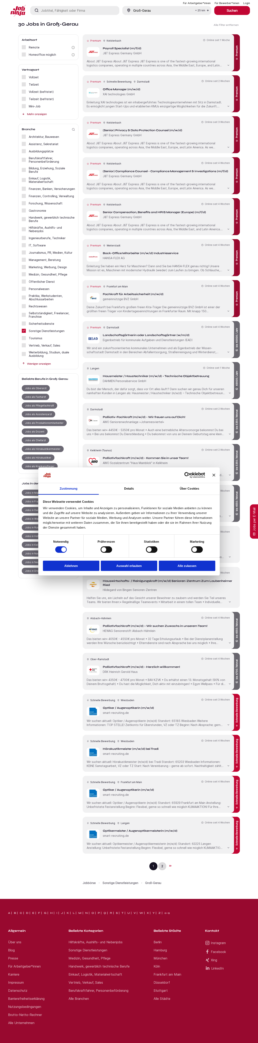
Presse (13, 958)
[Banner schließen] (213, 475)
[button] (73, 47)
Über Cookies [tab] (189, 488)
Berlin (158, 942)
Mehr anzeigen (37, 114)
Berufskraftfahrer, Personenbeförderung (98, 991)
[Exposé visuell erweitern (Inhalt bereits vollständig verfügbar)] (228, 65)
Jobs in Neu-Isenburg (38, 562)
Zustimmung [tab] (69, 488)
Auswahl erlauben (129, 566)
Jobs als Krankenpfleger (39, 466)
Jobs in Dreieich (34, 570)
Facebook (218, 952)
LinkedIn (217, 968)
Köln (157, 966)
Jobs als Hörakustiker (38, 457)
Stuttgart (161, 991)
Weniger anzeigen (39, 363)
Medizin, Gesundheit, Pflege (89, 958)
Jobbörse (89, 883)
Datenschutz (17, 991)
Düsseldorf (162, 982)
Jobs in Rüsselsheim (37, 527)
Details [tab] (129, 488)
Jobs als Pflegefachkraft (39, 405)
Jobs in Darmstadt (36, 510)
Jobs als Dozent (34, 431)
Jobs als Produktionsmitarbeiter (44, 422)
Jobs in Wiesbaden (36, 518)
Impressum (16, 982)
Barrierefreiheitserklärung (26, 999)
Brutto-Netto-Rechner (25, 1015)
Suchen (232, 10)
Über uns (14, 942)
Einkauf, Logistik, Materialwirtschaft (95, 974)
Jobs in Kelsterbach (37, 544)
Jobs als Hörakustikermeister (42, 448)
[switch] (106, 549)
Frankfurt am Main (167, 974)
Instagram (218, 943)
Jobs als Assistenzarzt (38, 414)
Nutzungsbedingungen (24, 1007)
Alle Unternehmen (21, 1023)
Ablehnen (71, 566)
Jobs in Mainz (33, 492)
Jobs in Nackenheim (37, 553)
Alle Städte (162, 999)
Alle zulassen (187, 566)
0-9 (167, 913)
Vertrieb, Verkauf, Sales (86, 982)
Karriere (13, 974)
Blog (11, 950)
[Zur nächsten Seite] (170, 866)
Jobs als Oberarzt (36, 388)
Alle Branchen (79, 999)
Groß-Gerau (153, 883)
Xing (214, 960)
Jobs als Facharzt (35, 396)
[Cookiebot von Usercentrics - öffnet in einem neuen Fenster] (187, 475)
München (160, 958)
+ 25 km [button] (200, 10)
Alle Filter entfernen (226, 25)
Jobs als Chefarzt (35, 440)
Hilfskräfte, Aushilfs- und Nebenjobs (96, 942)
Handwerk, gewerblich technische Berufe (99, 966)
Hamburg (160, 950)
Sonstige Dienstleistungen (120, 883)
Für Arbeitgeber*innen (24, 966)
